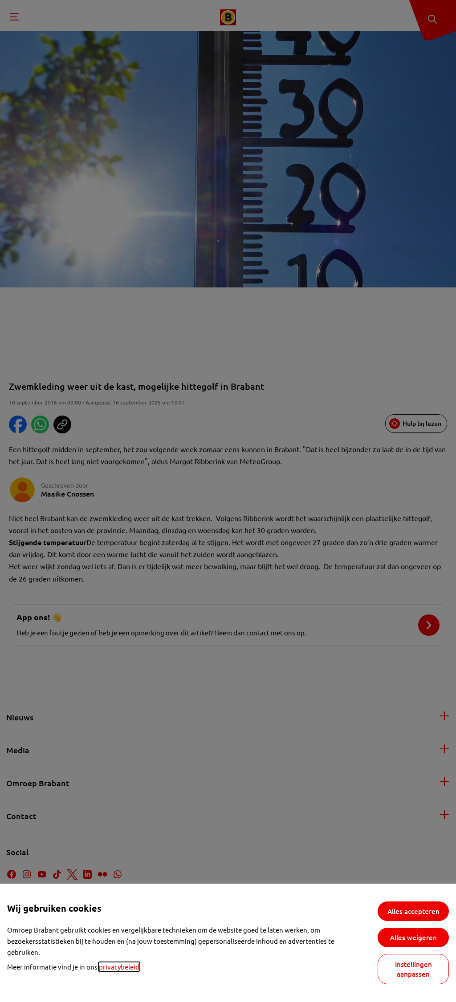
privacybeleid (119, 966)
